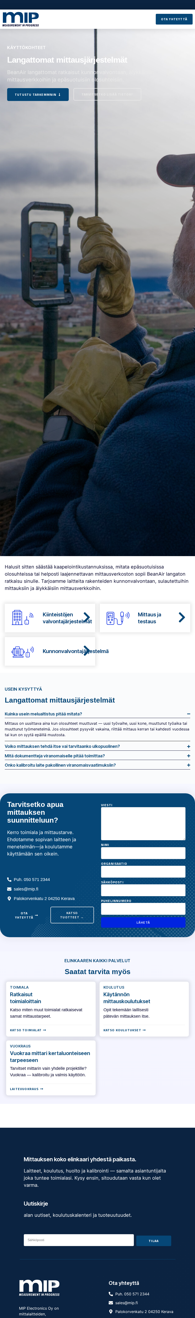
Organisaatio (114, 863)
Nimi (105, 845)
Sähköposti (112, 882)
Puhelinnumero (116, 901)
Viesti (106, 805)
